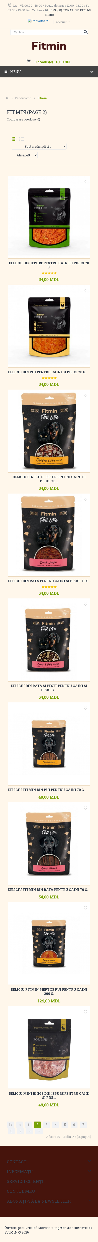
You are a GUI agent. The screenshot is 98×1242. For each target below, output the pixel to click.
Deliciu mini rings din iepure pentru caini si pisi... (49, 1095)
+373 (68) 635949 (61, 10)
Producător (23, 98)
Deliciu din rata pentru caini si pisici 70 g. (48, 581)
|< (10, 1124)
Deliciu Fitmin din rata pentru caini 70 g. (48, 889)
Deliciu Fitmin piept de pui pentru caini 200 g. (49, 991)
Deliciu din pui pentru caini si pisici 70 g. (47, 372)
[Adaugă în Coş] (43, 289)
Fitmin (42, 98)
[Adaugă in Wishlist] (85, 182)
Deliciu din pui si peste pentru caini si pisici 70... (49, 479)
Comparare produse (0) (23, 119)
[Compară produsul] (54, 289)
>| (39, 1131)
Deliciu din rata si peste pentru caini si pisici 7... (49, 688)
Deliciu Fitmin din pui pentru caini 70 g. (46, 790)
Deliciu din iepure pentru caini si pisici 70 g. (49, 265)
